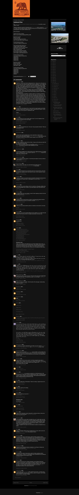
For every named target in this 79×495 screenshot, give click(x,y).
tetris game (18, 299)
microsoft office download (34, 136)
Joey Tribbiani (18, 132)
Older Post (45, 482)
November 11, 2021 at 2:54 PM (21, 348)
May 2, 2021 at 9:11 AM (20, 314)
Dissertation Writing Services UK (37, 423)
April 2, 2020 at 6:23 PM (20, 189)
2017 (53, 66)
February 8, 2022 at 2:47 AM (21, 369)
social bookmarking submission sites (22, 230)
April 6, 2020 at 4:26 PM (20, 195)
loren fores (18, 358)
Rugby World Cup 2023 (20, 408)
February (55, 99)
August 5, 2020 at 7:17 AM (20, 252)
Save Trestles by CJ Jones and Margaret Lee (57, 115)
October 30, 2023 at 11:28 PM (21, 427)
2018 (53, 64)
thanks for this (18, 288)
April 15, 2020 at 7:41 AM (20, 209)
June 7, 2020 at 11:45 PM (20, 240)
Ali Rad (17, 392)
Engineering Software (19, 223)
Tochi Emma (18, 286)
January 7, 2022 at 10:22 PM (21, 356)
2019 (53, 63)
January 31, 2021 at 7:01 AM (21, 294)
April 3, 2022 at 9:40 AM (20, 390)
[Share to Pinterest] (35, 76)
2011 (53, 75)
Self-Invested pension (20, 373)
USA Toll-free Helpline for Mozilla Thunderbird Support (25, 249)
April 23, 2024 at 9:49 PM (20, 433)
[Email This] (30, 76)
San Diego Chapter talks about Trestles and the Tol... (57, 108)
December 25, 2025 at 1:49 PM (21, 475)
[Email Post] (29, 76)
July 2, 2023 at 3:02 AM (20, 409)
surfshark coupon (42, 362)
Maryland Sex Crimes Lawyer (31, 448)
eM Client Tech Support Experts (21, 250)
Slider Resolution (27, 346)
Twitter (17, 222)
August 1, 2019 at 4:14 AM (20, 155)
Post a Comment (18, 477)
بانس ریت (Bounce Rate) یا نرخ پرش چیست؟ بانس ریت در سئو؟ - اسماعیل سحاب (29, 270)
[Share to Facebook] (34, 76)
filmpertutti (37, 200)
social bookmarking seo (20, 236)
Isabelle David (18, 470)
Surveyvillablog (19, 350)
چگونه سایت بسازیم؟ (19, 340)
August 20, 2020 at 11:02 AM (21, 272)
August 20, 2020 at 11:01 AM (21, 261)
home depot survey (19, 311)
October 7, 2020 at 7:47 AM (20, 278)
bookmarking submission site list (21, 229)
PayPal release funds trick (20, 382)
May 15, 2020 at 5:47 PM (20, 225)
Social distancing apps (20, 224)
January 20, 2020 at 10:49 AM (21, 174)
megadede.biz (18, 188)
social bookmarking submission (21, 232)
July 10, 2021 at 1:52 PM (20, 320)
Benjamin (18, 316)
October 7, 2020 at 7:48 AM (20, 284)
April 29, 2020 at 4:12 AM (20, 217)
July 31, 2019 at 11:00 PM (20, 146)
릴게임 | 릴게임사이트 (20, 274)
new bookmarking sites (20, 237)
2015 (53, 69)
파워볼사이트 (42, 276)
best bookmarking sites (20, 235)
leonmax (17, 451)
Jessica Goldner (19, 157)
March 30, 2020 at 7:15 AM (20, 182)
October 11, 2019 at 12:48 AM (21, 161)
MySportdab (18, 204)
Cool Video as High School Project (56, 103)
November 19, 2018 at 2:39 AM (21, 104)
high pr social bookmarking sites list (22, 231)
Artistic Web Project (56, 112)
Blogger (41, 492)
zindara (17, 125)
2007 (53, 82)
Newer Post (16, 482)
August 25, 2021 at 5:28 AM (21, 342)
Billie (17, 429)
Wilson (17, 411)
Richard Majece (19, 163)
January (55, 100)
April (54, 96)
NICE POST (18, 293)
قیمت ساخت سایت (19, 339)
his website (45, 27)
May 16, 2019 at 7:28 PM (20, 130)
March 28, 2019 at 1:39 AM (20, 123)
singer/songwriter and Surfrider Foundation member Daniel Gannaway (26, 24)
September (55, 88)
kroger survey (18, 307)
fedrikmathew (18, 81)
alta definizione (27, 194)
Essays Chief (18, 113)
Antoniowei (18, 435)
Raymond (18, 460)
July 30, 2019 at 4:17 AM (20, 138)
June (54, 92)
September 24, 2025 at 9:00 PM (21, 468)
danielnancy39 (18, 445)
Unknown (18, 184)
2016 (53, 67)
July (54, 91)
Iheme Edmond (19, 344)
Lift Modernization (19, 456)
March (54, 97)
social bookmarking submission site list (22, 234)
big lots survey (18, 309)
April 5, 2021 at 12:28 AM (20, 300)
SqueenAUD (26, 471)
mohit (17, 117)
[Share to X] (33, 76)
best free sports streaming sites (21, 121)
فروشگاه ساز (18, 338)
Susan (17, 169)
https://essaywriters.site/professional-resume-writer (24, 165)
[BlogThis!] (32, 76)
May (54, 94)
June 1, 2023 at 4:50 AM (20, 402)
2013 (53, 72)
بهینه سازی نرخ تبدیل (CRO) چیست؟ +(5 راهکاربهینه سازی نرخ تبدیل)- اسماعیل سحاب (30, 260)
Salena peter (18, 140)
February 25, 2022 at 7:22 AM (21, 378)
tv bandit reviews (19, 388)
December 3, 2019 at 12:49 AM (21, 167)
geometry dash (22, 431)
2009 (53, 78)
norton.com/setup (38, 152)
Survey (17, 302)
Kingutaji (17, 219)
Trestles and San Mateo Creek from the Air (57, 105)
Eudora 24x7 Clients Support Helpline (22, 251)
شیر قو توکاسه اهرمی (19, 368)
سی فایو (17, 337)
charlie (17, 106)
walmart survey (18, 305)
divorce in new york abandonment (21, 442)
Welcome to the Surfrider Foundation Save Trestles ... (57, 118)
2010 (53, 77)
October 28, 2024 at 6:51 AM (21, 443)
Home (31, 482)
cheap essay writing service (32, 88)
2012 (53, 74)
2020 (53, 61)
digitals (17, 227)
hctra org (41, 464)
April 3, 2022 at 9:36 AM (20, 384)
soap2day (18, 176)
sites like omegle (19, 120)
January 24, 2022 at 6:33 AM (21, 364)
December (55, 83)
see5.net (17, 322)
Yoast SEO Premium (35, 346)
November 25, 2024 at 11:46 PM (21, 449)
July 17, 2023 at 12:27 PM (20, 415)
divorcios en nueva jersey (32, 414)
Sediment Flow (56, 110)
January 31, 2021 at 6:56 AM (21, 289)
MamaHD (17, 207)
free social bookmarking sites (21, 233)
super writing (24, 159)
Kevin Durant (18, 296)
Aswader (17, 211)
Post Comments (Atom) (33, 485)
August (54, 89)
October (55, 86)
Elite (17, 380)
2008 (53, 80)
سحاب (17, 254)
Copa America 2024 (19, 406)
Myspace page (34, 27)
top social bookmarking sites (21, 238)
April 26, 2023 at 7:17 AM (20, 397)
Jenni (17, 404)
